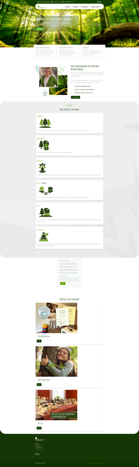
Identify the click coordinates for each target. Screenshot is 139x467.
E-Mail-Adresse (63, 276)
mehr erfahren (75, 97)
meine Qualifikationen (44, 336)
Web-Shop (40, 423)
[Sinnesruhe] (45, 6)
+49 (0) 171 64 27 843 (57, 2)
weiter (39, 341)
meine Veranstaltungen (44, 380)
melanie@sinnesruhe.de (69, 2)
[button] (69, 6)
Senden (62, 283)
